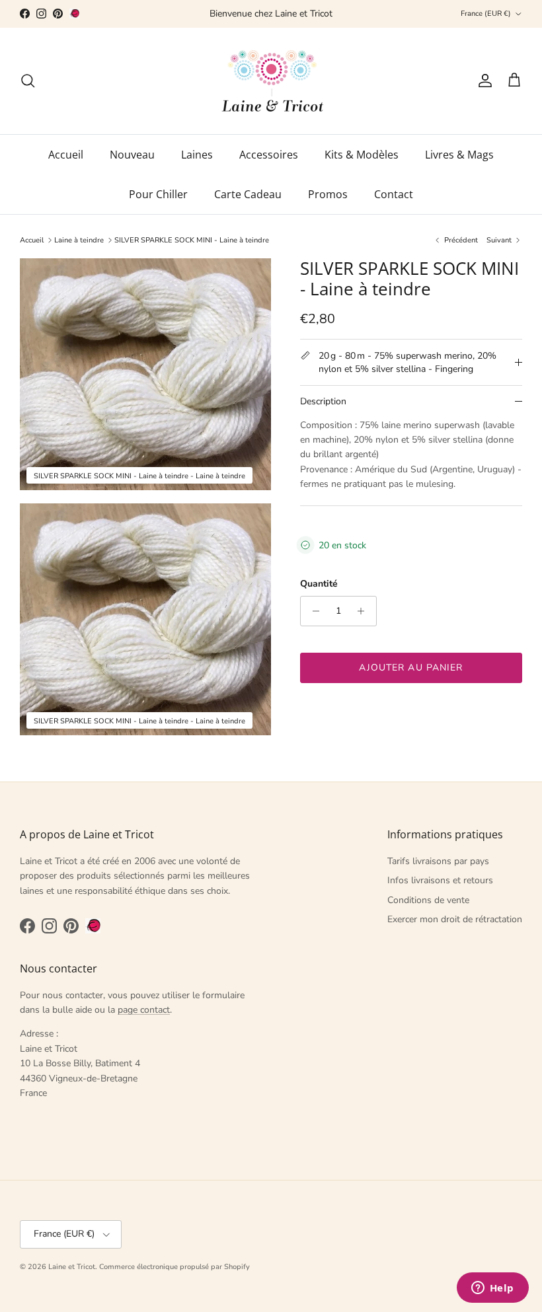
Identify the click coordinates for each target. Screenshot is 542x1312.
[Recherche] (28, 81)
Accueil (65, 154)
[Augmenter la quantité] (364, 611)
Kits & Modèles (362, 154)
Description (323, 401)
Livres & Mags (459, 154)
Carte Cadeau (248, 194)
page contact (144, 1009)
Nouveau (132, 154)
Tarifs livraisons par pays (438, 861)
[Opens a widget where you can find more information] (492, 1288)
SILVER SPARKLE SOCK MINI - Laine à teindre (191, 240)
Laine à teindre (79, 240)
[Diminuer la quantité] (312, 611)
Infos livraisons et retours (440, 880)
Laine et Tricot (71, 1267)
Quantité (319, 583)
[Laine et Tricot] (271, 81)
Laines (197, 154)
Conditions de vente (428, 900)
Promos (328, 194)
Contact (393, 194)
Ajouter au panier (411, 667)
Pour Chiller (158, 194)
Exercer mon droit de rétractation (454, 919)
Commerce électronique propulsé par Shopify (174, 1267)
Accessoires (268, 154)
